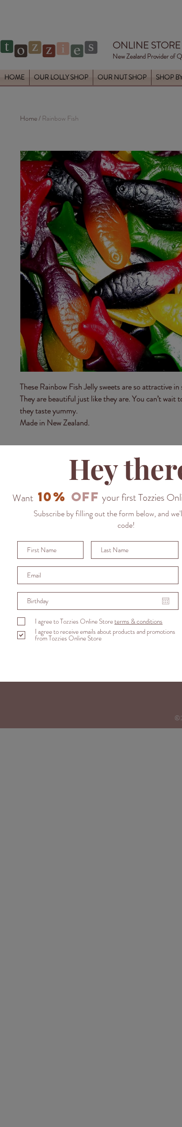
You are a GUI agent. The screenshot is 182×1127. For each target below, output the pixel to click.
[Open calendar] (165, 601)
